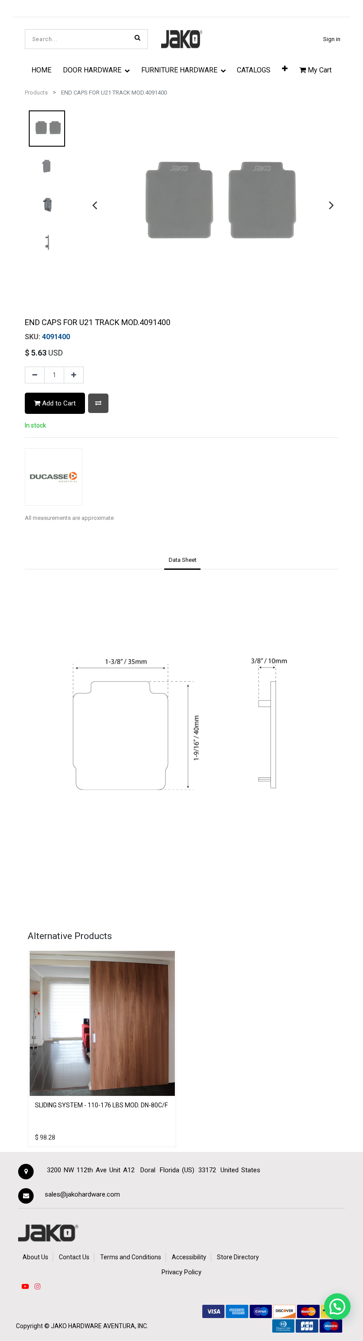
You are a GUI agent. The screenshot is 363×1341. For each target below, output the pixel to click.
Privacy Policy (181, 1272)
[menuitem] (42, 69)
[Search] (137, 37)
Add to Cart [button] (58, 403)
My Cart (319, 70)
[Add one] (74, 375)
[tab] (182, 560)
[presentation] (94, 204)
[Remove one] (35, 375)
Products (36, 92)
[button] (284, 68)
